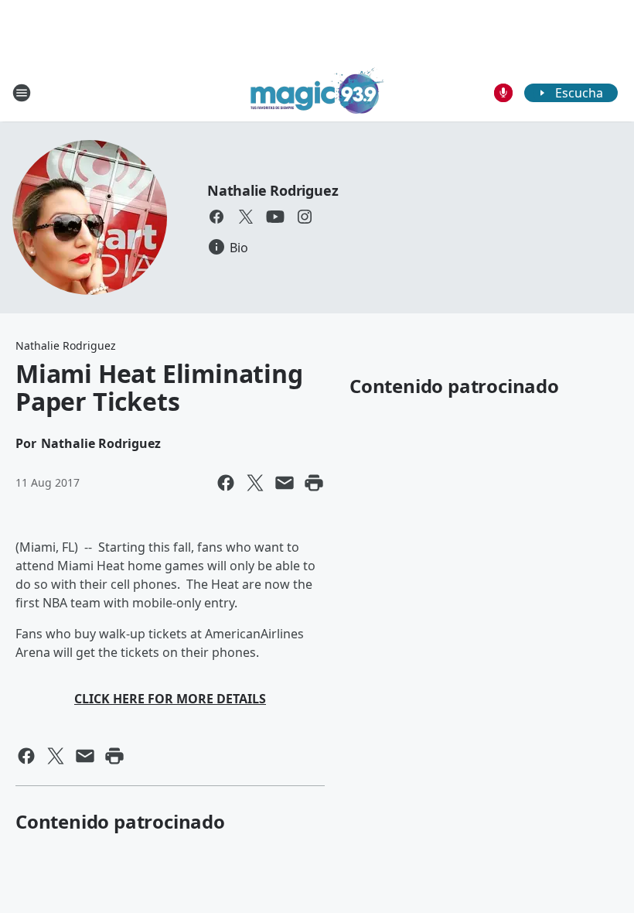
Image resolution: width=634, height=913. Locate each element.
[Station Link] (317, 92)
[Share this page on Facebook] (226, 483)
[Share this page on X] (255, 483)
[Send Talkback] (503, 93)
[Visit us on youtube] (275, 216)
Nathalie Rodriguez (272, 190)
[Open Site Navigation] (21, 93)
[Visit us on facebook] (216, 216)
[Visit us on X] (246, 216)
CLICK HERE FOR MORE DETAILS (170, 698)
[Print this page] (314, 483)
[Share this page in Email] (284, 483)
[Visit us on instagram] (304, 216)
